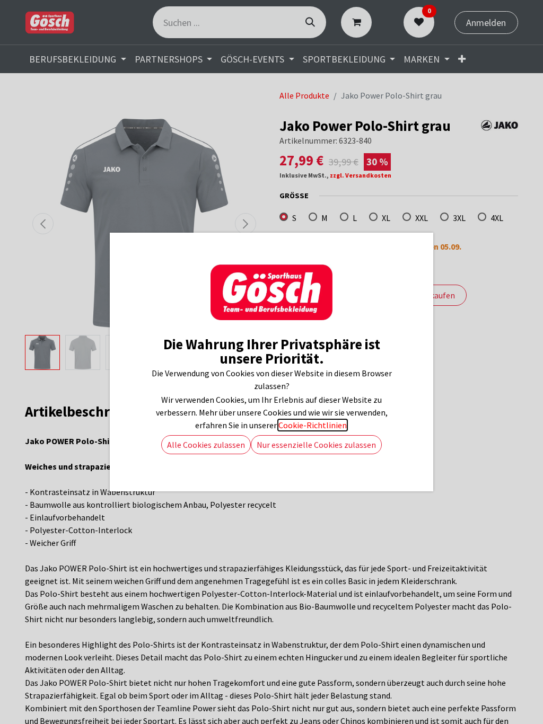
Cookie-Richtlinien (312, 425)
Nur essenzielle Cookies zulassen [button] (316, 444)
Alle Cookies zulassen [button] (206, 444)
